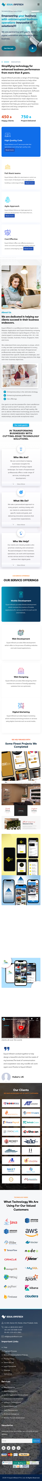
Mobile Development (21, 600)
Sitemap (7, 1370)
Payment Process (10, 1351)
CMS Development (11, 1410)
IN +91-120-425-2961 (12, 1332)
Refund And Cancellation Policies (16, 1355)
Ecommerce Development (13, 1399)
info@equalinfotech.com (13, 1337)
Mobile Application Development (16, 1395)
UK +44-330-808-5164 (13, 1330)
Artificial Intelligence (11, 1414)
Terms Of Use (9, 1362)
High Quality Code (13, 140)
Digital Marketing (21, 712)
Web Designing (21, 677)
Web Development (21, 638)
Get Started (8, 48)
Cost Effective (11, 239)
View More (21, 484)
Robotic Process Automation (14, 1418)
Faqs (5, 1347)
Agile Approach (12, 206)
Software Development (12, 1402)
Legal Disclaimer (10, 1366)
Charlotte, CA (19, 1080)
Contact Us (8, 1374)
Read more (10, 150)
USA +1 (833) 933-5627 (13, 1327)
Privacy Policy (9, 1359)
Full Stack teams (12, 173)
